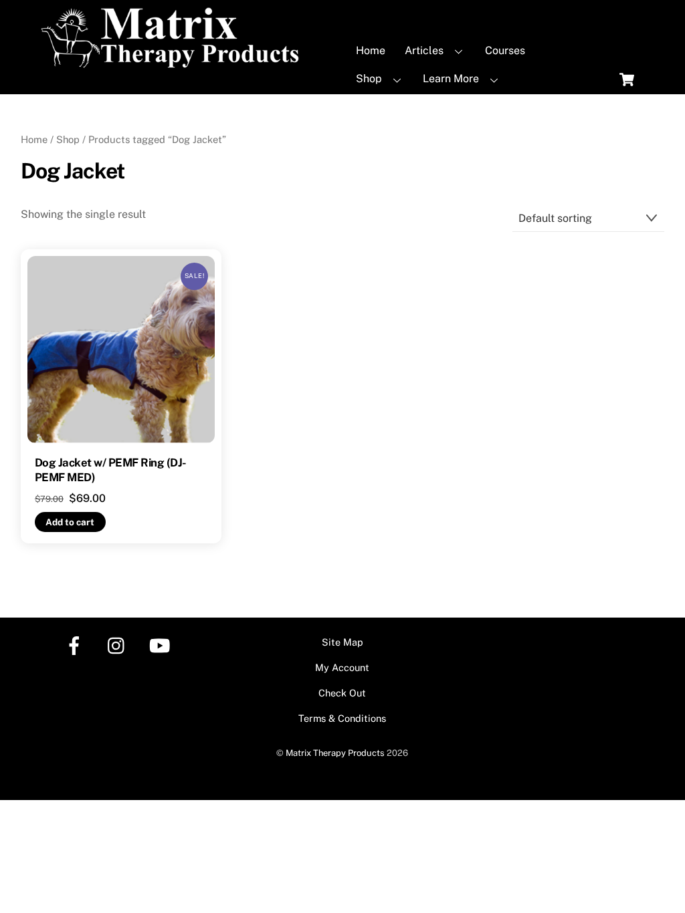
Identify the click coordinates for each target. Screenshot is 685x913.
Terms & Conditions (342, 718)
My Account (342, 667)
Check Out (342, 692)
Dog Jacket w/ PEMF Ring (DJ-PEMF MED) (111, 470)
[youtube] (162, 644)
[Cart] (626, 79)
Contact (375, 107)
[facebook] (76, 644)
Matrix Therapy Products (335, 753)
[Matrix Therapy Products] (173, 62)
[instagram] (119, 644)
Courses (505, 50)
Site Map (342, 642)
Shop (369, 78)
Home (370, 50)
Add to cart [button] (69, 522)
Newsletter (463, 107)
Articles (424, 50)
